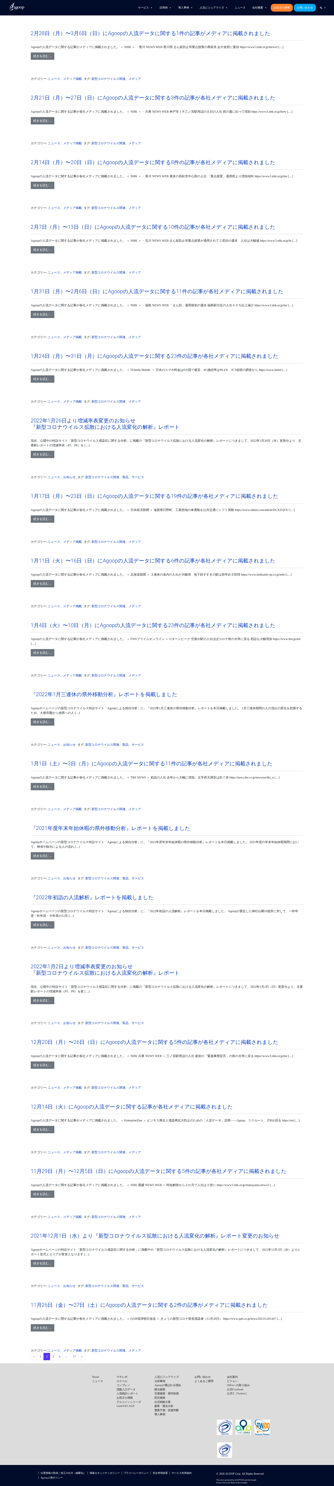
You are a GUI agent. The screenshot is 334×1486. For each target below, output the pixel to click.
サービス (143, 7)
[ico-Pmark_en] (224, 1449)
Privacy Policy (221, 1483)
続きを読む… (42, 56)
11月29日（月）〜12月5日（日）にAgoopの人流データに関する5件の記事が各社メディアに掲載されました (158, 1171)
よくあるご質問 (203, 1381)
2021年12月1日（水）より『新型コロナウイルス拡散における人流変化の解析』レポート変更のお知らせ (155, 1236)
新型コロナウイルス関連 (108, 78)
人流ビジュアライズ (212, 7)
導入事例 (183, 7)
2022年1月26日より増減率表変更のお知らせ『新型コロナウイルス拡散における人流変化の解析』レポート (105, 424)
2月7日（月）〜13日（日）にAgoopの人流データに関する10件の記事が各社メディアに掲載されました (153, 227)
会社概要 (257, 7)
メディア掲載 (72, 78)
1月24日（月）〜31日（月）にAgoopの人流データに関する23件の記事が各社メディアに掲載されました (154, 356)
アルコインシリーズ (129, 1401)
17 (74, 1356)
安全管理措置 (160, 1473)
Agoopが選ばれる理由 (167, 1385)
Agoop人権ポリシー (52, 1477)
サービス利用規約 (182, 1473)
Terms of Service (237, 1483)
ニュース (240, 7)
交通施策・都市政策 (166, 1393)
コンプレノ (123, 1385)
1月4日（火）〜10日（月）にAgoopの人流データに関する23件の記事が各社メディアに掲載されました (153, 625)
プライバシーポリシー (136, 1473)
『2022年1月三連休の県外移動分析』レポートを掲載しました (104, 694)
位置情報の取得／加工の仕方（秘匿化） (63, 1473)
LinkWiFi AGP (126, 1405)
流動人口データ (126, 1389)
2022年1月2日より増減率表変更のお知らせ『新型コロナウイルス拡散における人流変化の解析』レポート (105, 969)
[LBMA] (243, 1427)
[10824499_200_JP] (224, 1427)
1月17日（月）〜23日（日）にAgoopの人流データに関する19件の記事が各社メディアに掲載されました (154, 496)
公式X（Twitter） (237, 1393)
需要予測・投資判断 (166, 1410)
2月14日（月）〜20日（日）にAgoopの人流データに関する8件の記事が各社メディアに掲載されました (153, 162)
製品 (125, 477)
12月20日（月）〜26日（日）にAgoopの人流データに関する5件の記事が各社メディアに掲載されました (154, 1042)
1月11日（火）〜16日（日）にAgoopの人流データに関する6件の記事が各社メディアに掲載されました (153, 561)
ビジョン (232, 1381)
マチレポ (122, 1376)
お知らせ (69, 477)
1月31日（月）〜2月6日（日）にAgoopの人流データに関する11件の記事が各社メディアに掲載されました (157, 291)
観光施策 (159, 1389)
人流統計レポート (127, 1393)
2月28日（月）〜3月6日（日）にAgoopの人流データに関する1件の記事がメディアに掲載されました (150, 33)
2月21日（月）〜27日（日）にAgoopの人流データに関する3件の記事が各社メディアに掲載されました (153, 98)
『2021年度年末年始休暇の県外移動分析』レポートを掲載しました (110, 828)
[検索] (323, 8)
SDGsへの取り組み (238, 1385)
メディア (135, 78)
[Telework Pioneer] (262, 1427)
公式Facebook (235, 1389)
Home (95, 1376)
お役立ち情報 (282, 7)
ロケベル (122, 1381)
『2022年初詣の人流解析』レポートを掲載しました (92, 897)
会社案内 (232, 1376)
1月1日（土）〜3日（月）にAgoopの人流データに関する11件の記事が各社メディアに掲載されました (152, 764)
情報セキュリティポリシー (105, 1473)
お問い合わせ (305, 7)
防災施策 (159, 1397)
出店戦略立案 (162, 1401)
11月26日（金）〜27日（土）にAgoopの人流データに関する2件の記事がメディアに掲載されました (149, 1305)
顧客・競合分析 (163, 1405)
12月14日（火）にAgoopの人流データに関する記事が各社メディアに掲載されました (132, 1107)
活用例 (163, 7)
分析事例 (159, 1381)
